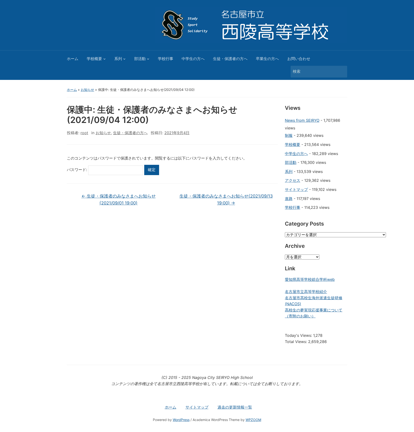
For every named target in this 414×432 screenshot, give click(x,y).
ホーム (72, 58)
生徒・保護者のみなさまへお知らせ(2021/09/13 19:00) (226, 199)
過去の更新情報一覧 (235, 407)
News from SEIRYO (302, 120)
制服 (289, 135)
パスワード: (77, 169)
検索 (341, 71)
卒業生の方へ (267, 58)
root (84, 132)
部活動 (140, 58)
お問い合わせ (298, 58)
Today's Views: (299, 335)
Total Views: (296, 341)
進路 (289, 198)
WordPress (181, 420)
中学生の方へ (193, 58)
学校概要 (94, 58)
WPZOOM (253, 420)
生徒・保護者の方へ (230, 58)
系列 (118, 58)
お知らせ (87, 90)
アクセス (292, 180)
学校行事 (165, 58)
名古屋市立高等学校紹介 (306, 291)
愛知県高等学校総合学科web (310, 279)
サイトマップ (296, 189)
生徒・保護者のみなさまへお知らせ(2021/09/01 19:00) (118, 199)
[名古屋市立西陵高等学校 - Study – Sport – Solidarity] (251, 24)
